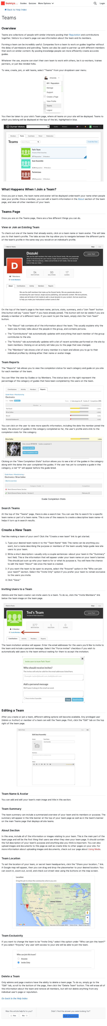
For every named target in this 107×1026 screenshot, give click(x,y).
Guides (23, 3)
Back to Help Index (17, 9)
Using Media (94, 849)
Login (102, 3)
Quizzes (32, 3)
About (81, 199)
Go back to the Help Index (15, 998)
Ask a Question (71, 1016)
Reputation (74, 34)
